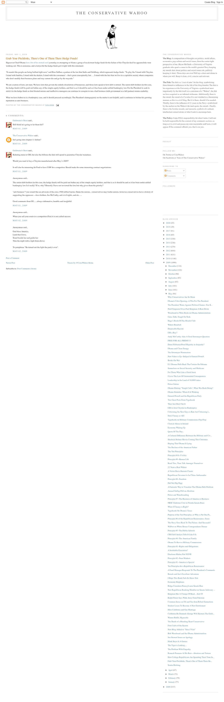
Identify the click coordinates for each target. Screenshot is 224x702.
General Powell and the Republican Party (185, 396)
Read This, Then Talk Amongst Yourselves (185, 463)
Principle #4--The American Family (182, 538)
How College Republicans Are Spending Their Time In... (191, 657)
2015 (168, 238)
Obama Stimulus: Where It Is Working (183, 392)
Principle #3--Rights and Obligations (183, 546)
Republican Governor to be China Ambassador (187, 475)
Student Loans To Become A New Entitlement (187, 605)
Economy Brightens (176, 582)
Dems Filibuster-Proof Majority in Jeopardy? (186, 344)
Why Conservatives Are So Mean (181, 297)
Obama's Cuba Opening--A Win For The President (188, 301)
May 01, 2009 (20, 128)
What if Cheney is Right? (178, 506)
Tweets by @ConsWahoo (77, 262)
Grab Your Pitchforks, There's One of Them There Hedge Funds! (42, 58)
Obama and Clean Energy (178, 348)
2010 (168, 258)
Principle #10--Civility (177, 455)
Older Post (150, 262)
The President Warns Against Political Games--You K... (190, 305)
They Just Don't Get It (177, 403)
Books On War (174, 360)
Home (90, 262)
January (171, 682)
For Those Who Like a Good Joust (182, 372)
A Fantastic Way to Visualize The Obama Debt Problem (190, 487)
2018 (168, 226)
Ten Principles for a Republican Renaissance (186, 566)
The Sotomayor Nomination (179, 352)
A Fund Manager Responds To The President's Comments (191, 570)
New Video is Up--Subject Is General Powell (186, 356)
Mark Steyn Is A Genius (177, 641)
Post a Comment (12, 258)
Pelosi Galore (173, 384)
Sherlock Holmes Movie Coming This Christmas (188, 439)
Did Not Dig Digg (175, 483)
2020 (168, 222)
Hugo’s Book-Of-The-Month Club (182, 320)
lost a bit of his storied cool (37, 62)
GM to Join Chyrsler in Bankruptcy (182, 407)
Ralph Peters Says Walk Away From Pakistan (186, 597)
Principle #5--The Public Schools (181, 530)
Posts (168, 170)
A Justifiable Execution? (178, 550)
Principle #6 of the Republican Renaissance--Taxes (189, 518)
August (171, 281)
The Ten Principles (175, 451)
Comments (171, 175)
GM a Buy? (172, 332)
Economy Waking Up (176, 427)
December (172, 266)
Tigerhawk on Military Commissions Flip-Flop (187, 419)
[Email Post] (57, 105)
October (171, 273)
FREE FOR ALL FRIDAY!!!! (179, 340)
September (173, 277)
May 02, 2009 (20, 220)
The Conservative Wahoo (112, 12)
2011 (168, 254)
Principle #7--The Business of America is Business (188, 498)
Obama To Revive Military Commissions (184, 542)
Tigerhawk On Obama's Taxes (180, 510)
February (172, 678)
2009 (168, 262)
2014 (168, 242)
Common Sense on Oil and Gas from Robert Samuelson (190, 601)
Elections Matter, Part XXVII (179, 554)
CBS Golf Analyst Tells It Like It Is (182, 534)
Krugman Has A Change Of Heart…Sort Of (185, 593)
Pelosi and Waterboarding (178, 494)
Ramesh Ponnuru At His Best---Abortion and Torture (189, 653)
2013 (168, 246)
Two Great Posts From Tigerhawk (181, 399)
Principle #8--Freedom (177, 479)
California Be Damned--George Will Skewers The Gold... (191, 613)
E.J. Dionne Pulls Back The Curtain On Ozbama (187, 364)
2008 (168, 686)
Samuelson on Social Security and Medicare (186, 368)
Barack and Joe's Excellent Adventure (183, 574)
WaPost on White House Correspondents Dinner (187, 526)
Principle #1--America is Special (181, 562)
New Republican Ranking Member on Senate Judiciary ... (191, 589)
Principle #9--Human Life (178, 459)
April (170, 670)
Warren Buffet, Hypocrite (178, 617)
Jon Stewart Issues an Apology (180, 637)
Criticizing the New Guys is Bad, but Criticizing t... (189, 411)
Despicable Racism (175, 328)
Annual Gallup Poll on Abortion (181, 491)
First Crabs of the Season (178, 625)
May (170, 293)
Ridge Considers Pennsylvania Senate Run (185, 585)
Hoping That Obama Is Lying (180, 443)
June (170, 289)
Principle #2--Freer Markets (179, 558)
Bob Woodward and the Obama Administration (187, 633)
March (171, 674)
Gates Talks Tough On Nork (179, 316)
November (172, 270)
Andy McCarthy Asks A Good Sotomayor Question (189, 336)
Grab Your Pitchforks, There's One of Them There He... (190, 661)
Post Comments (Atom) (26, 268)
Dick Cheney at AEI (176, 415)
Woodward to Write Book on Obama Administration (189, 312)
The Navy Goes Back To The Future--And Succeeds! (189, 522)
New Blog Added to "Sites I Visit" (182, 629)
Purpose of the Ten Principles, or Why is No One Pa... (189, 514)
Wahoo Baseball (174, 324)
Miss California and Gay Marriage (182, 609)
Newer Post (10, 262)
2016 (168, 234)
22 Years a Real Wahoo (177, 467)
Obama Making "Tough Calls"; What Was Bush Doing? (190, 388)
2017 (168, 230)
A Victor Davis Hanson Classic (180, 471)
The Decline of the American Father (182, 447)
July (170, 285)
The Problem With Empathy (179, 649)
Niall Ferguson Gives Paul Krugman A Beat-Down (188, 308)
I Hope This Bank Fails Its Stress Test (183, 578)
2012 (168, 250)
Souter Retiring (174, 665)
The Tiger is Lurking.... (177, 645)
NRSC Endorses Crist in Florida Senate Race (186, 502)
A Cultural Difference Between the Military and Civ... (190, 435)
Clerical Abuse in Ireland (178, 423)
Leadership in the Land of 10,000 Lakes (184, 380)
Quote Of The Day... (176, 431)
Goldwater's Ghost (20, 120)
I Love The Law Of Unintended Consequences (187, 376)
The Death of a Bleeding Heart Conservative (186, 621)
